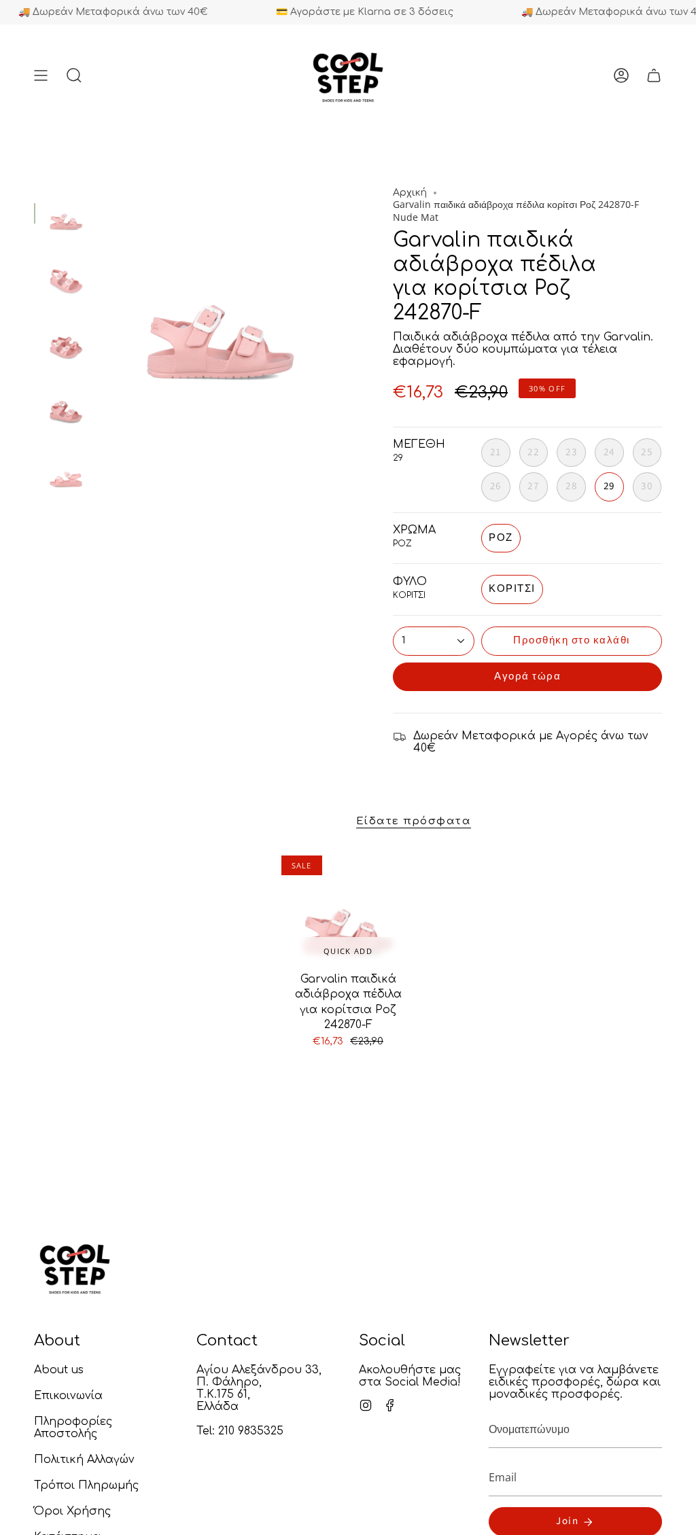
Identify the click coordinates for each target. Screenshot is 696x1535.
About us (59, 1370)
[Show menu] (41, 75)
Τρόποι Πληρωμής (86, 1485)
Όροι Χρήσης (72, 1511)
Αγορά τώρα (527, 676)
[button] (74, 75)
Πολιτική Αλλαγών (84, 1459)
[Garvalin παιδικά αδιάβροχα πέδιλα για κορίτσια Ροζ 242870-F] (348, 908)
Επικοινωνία (68, 1396)
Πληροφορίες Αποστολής (73, 1427)
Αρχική (410, 193)
